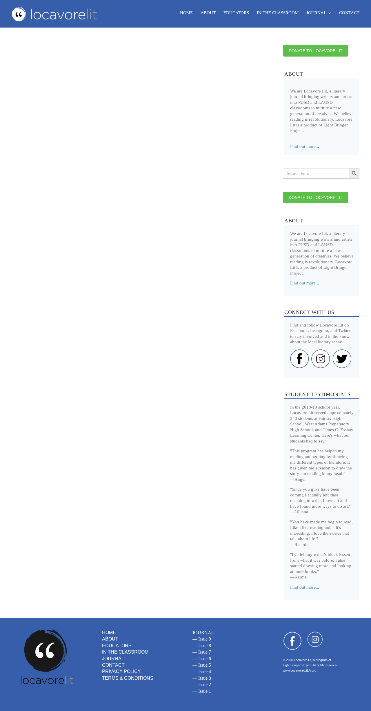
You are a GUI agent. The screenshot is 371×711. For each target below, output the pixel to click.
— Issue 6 (201, 658)
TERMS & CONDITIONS (127, 678)
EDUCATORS (117, 645)
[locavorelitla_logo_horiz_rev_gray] (55, 8)
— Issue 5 (201, 665)
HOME (109, 632)
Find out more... (304, 283)
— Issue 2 (201, 684)
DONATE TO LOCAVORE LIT (316, 50)
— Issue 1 (201, 691)
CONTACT (113, 665)
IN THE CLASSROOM (125, 652)
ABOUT (110, 638)
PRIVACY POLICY (121, 671)
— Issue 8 (201, 645)
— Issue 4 (201, 671)
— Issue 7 (201, 652)
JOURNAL (113, 658)
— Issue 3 (201, 678)
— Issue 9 (201, 638)
